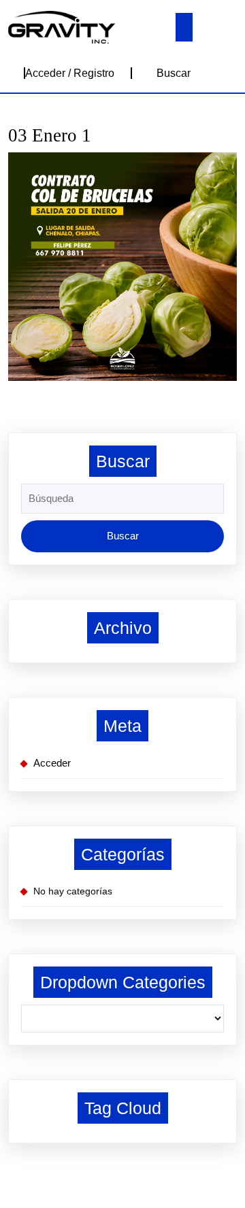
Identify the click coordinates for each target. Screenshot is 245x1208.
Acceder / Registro (69, 73)
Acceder (52, 763)
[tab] (184, 27)
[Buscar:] (122, 502)
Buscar (174, 73)
